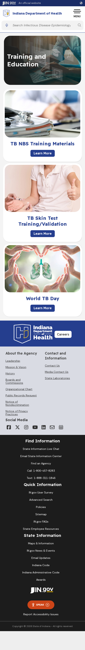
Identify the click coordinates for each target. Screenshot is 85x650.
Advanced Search (41, 499)
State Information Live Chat (41, 449)
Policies (41, 507)
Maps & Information (41, 543)
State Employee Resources (41, 529)
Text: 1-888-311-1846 (41, 478)
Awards (41, 579)
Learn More (43, 153)
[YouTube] (35, 427)
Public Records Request (21, 395)
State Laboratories (57, 378)
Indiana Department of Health (37, 13)
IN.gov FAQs (41, 521)
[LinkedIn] (43, 427)
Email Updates (40, 558)
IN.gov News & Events (41, 550)
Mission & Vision (16, 367)
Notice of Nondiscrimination (17, 403)
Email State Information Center (41, 456)
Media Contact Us (56, 372)
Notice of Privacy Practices (17, 412)
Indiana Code (41, 565)
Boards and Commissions (14, 381)
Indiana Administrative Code (41, 572)
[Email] (52, 427)
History (10, 373)
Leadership (13, 361)
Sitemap (41, 514)
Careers (63, 334)
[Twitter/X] (17, 427)
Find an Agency (41, 463)
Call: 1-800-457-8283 (41, 470)
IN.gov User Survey (41, 492)
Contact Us (52, 365)
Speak (40, 604)
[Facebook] (9, 427)
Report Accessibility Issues (41, 614)
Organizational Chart (19, 389)
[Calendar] (61, 427)
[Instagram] (26, 427)
